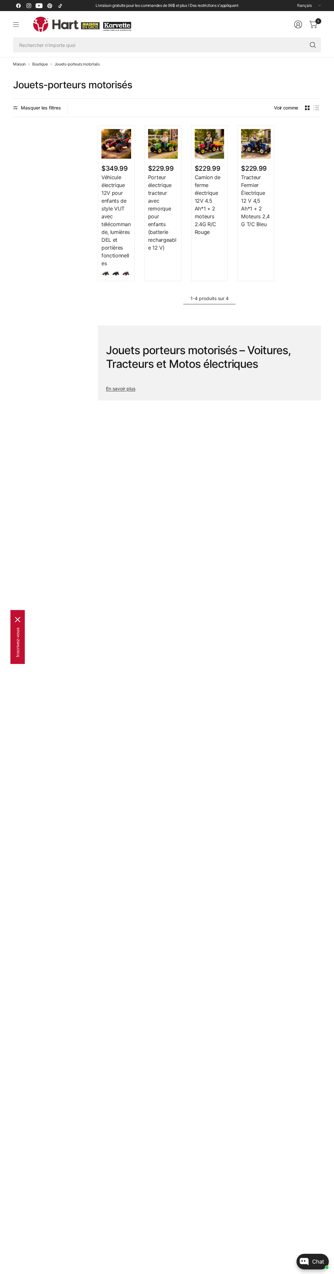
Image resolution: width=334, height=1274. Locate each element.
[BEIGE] (105, 273)
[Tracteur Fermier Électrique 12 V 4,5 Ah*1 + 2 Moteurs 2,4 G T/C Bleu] (256, 144)
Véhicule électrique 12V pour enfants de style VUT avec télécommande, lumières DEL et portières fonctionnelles (116, 220)
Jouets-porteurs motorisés (77, 64)
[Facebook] (18, 5)
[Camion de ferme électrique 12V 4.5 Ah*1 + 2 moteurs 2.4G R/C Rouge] (209, 144)
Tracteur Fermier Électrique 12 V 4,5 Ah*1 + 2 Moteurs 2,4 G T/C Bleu (255, 200)
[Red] (126, 273)
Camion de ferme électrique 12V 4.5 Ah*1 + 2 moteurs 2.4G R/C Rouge (207, 204)
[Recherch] (313, 44)
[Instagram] (28, 5)
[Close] (17, 619)
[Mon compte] (298, 24)
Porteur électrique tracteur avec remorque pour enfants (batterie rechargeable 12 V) (162, 212)
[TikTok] (60, 5)
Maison (19, 64)
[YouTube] (39, 5)
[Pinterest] (49, 5)
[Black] (116, 273)
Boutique (40, 64)
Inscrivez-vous (17, 642)
